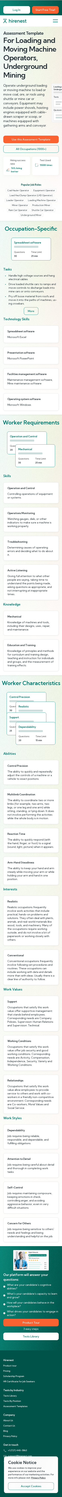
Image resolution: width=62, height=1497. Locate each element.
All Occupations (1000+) (31, 149)
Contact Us (9, 1425)
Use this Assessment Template (31, 139)
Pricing (6, 1371)
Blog (5, 1431)
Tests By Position (12, 1401)
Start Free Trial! (45, 10)
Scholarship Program (13, 1376)
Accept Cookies (31, 1486)
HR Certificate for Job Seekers (19, 1381)
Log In (17, 10)
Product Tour (31, 1322)
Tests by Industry (13, 1390)
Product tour (10, 1365)
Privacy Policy (10, 1436)
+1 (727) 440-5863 (17, 1450)
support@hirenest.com (20, 1456)
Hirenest (8, 1360)
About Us (8, 1420)
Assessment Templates (15, 1406)
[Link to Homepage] (14, 21)
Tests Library (31, 1336)
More (31, 311)
